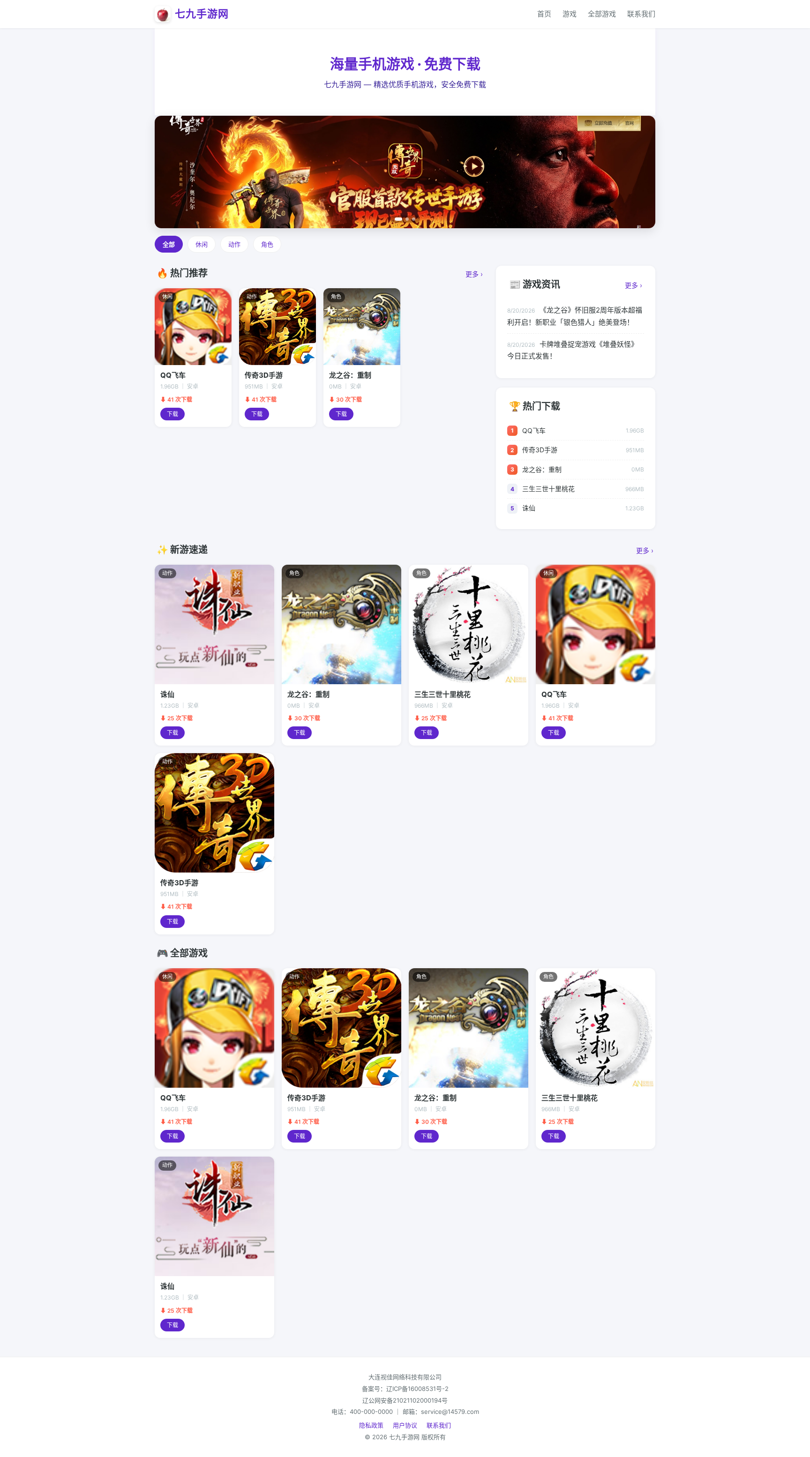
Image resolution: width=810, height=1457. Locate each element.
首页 (544, 13)
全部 (169, 244)
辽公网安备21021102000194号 (405, 1400)
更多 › (474, 274)
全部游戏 (602, 13)
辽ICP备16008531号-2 (417, 1388)
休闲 (201, 244)
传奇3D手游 (539, 450)
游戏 (569, 13)
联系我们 (641, 13)
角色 (267, 244)
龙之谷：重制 (542, 469)
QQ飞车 (534, 430)
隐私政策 (371, 1425)
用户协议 (405, 1425)
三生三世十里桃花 (548, 489)
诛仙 (528, 508)
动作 (234, 244)
